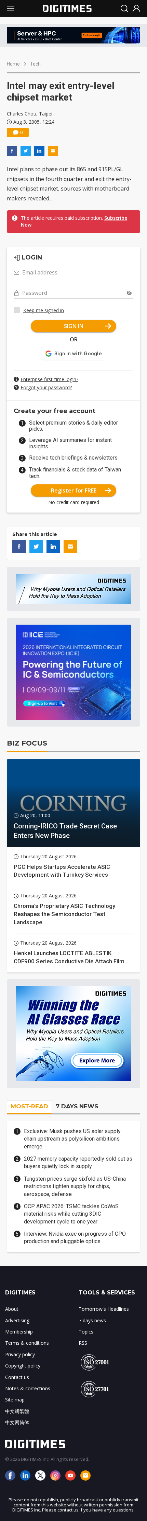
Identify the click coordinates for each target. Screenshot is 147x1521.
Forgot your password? (46, 387)
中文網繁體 (17, 1411)
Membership (19, 1331)
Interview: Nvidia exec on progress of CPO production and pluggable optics (75, 1238)
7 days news (92, 1320)
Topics (86, 1331)
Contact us (17, 1377)
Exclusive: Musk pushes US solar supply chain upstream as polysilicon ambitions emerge (72, 1139)
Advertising (17, 1320)
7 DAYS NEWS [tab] (77, 1106)
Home (13, 64)
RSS (83, 1343)
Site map (15, 1399)
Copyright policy (22, 1365)
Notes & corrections (27, 1388)
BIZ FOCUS (27, 743)
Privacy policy (20, 1354)
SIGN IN (73, 326)
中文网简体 (17, 1422)
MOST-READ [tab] (29, 1106)
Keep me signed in (43, 310)
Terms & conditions (27, 1343)
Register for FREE (73, 490)
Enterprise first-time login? (49, 379)
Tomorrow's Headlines (104, 1309)
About (11, 1309)
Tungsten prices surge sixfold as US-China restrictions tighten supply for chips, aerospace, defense (75, 1186)
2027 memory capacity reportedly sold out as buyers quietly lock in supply (78, 1162)
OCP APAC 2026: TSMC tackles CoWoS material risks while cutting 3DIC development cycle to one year (71, 1214)
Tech (35, 64)
